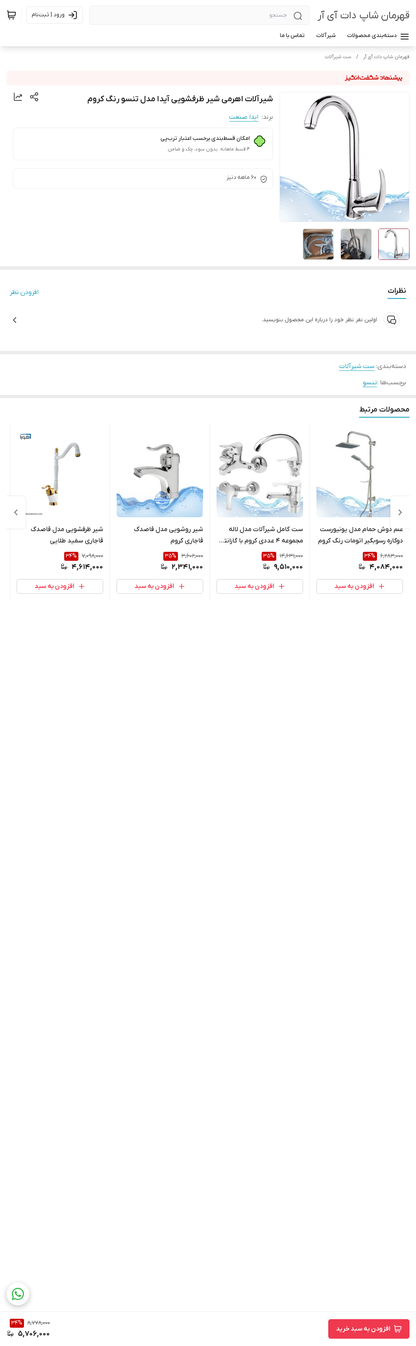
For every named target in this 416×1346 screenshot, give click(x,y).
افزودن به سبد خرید (363, 1329)
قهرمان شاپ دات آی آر (364, 15)
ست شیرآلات (338, 57)
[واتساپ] (17, 1294)
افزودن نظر (24, 292)
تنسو (370, 383)
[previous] (400, 512)
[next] (16, 512)
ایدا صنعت (243, 117)
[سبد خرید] (11, 15)
